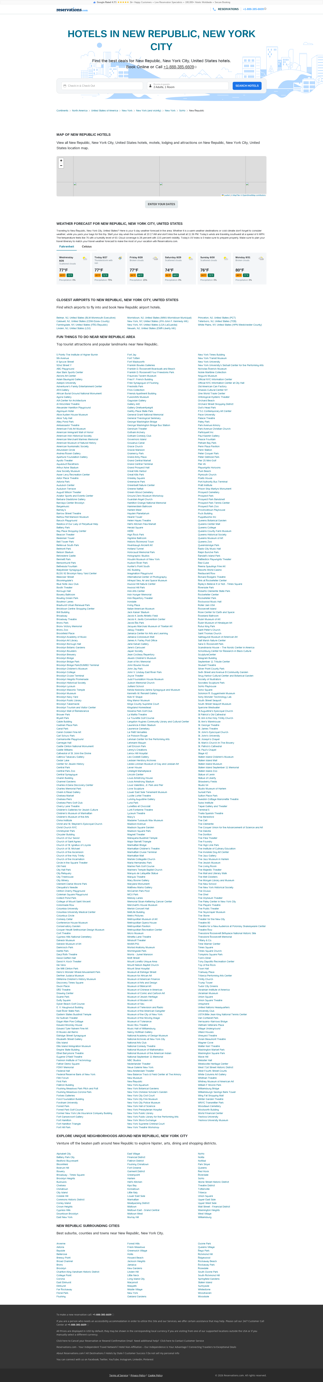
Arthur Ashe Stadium (67, 467)
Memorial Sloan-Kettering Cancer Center (149, 901)
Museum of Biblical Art (139, 986)
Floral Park (62, 1293)
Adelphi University (66, 383)
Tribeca (202, 1192)
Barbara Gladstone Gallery (71, 499)
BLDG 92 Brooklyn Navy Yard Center (77, 573)
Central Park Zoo (66, 771)
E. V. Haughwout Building (70, 1007)
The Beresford (206, 816)
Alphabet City (64, 1153)
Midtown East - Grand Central (143, 1210)
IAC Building (133, 570)
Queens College (207, 527)
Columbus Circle (65, 915)
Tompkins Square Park (210, 954)
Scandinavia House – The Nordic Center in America (226, 647)
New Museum (134, 1078)
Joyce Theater (135, 675)
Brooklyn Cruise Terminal (70, 675)
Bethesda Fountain (67, 566)
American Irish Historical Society (74, 435)
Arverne (61, 1243)
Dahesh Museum (66, 940)
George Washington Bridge (142, 421)
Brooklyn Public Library (69, 700)
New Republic (134, 1081)
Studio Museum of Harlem (212, 788)
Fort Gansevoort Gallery (70, 1116)
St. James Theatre (208, 728)
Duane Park (63, 996)
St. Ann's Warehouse (209, 721)
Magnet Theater (136, 834)
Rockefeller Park (207, 598)
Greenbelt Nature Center (141, 485)
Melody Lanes (135, 898)
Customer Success (135, 1353)
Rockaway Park (206, 1264)
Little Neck (133, 1275)
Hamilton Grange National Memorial (146, 502)
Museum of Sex (135, 1003)
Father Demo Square (68, 1063)
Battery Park (63, 527)
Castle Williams (65, 749)
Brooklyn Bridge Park (68, 661)
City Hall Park (64, 869)
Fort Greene (134, 1167)
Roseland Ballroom (208, 615)
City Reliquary (64, 873)
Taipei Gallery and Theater (212, 806)
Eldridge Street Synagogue (71, 1035)
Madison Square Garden (140, 827)
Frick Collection (136, 390)
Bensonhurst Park (66, 562)
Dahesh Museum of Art (69, 944)
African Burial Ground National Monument (79, 393)
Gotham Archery (136, 432)
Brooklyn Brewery (66, 654)
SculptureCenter (207, 654)
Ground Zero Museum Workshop (145, 495)
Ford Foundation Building (70, 1099)
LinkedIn (137, 1359)
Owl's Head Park (207, 407)
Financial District (136, 1157)
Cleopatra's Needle (67, 887)
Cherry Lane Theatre (68, 806)
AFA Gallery (63, 390)
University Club (206, 1011)
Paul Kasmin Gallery (209, 435)
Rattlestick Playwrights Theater (214, 559)
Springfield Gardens (209, 1279)
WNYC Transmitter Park (211, 1102)
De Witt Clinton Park (67, 968)
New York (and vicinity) (148, 110)
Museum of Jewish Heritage (142, 996)
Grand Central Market (139, 460)
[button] (61, 160)
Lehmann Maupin (136, 742)
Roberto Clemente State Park (214, 591)
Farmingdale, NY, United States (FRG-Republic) (82, 324)
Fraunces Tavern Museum (141, 375)
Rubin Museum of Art (209, 619)
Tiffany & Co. (205, 940)
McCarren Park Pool (138, 891)
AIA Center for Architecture (71, 400)
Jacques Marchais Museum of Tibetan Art (149, 626)
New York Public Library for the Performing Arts (152, 1116)
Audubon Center (66, 485)
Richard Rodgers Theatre (212, 577)
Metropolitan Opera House (142, 922)
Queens (202, 1167)
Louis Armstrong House (140, 778)
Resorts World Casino (210, 570)
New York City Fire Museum (142, 1099)
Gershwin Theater (137, 428)
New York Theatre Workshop (143, 1127)
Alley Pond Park (65, 421)
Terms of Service (118, 1375)
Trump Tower (205, 982)
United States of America (104, 110)
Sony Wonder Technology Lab (214, 697)
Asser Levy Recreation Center (73, 474)
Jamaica (131, 1264)
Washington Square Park (211, 1053)
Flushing (61, 1296)
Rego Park (203, 1250)
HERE (130, 531)
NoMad (202, 1160)
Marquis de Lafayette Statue (142, 873)
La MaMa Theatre (137, 714)
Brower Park (63, 714)
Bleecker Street (65, 577)
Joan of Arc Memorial (139, 661)
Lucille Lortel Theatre (139, 795)
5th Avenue (63, 358)
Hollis (130, 1254)
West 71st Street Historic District (215, 1067)
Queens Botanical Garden (212, 520)
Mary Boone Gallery (138, 880)
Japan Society (135, 651)
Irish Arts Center (136, 591)
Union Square (205, 996)
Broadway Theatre (67, 619)
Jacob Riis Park (135, 622)
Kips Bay (132, 1185)
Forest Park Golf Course (70, 1109)
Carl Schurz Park (66, 735)
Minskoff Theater (136, 940)
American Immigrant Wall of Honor (75, 432)
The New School (207, 884)
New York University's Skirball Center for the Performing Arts (231, 365)
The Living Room (207, 866)
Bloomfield (62, 1164)
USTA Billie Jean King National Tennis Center (222, 1014)
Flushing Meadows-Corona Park (74, 1092)
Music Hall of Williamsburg (141, 1028)
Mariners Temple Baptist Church (144, 869)
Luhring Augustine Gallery (141, 799)
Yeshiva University (208, 1116)
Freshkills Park (135, 386)
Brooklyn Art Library (67, 640)
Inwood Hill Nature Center (141, 584)
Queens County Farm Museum (214, 531)
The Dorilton (205, 834)
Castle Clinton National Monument (75, 746)
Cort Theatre (64, 933)
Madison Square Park (139, 831)
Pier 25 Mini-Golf (207, 460)
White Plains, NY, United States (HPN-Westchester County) (230, 324)
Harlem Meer (134, 510)
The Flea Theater (207, 838)
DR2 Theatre (63, 989)
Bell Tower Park (65, 541)
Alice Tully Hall (64, 418)
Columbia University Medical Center (76, 912)
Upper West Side (207, 1203)
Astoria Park (63, 481)
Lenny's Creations (137, 749)
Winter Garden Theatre (210, 1099)
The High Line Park (208, 845)
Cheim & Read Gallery (68, 792)
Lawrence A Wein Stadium (141, 725)
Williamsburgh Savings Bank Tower (217, 1092)
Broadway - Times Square (71, 1175)
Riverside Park (206, 587)
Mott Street (133, 958)
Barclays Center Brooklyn (70, 502)
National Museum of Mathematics (145, 1049)
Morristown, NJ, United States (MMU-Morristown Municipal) (159, 317)
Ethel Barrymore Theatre (70, 1053)
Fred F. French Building (140, 379)
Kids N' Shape (134, 697)
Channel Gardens (66, 781)
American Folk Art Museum (71, 428)
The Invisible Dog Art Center (213, 852)
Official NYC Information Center (215, 379)
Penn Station (205, 450)
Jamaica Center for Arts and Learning (147, 633)
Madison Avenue (136, 824)
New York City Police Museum (143, 1102)
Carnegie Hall (64, 742)
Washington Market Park (211, 1049)
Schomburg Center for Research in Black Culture (224, 651)
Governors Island (136, 439)
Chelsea (61, 1185)
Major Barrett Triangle (139, 841)
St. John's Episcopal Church (213, 732)
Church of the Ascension (70, 852)
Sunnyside (203, 1286)
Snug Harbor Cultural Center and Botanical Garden (225, 675)
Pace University (206, 414)
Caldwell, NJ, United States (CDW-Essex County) (83, 321)
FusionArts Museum (138, 397)
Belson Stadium (65, 552)
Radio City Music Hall (209, 548)
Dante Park (63, 951)
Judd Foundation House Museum (145, 679)
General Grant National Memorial (145, 414)
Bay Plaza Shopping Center (71, 531)
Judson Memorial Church (141, 682)
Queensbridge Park (208, 545)
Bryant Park (63, 718)
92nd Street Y (64, 365)
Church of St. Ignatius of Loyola (74, 845)
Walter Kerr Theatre (209, 1046)
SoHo (182, 110)
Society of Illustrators (209, 679)
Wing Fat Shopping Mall (211, 1095)
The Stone (204, 915)
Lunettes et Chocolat (138, 806)
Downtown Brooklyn (67, 1213)
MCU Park (132, 894)
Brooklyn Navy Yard (67, 697)
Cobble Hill (62, 1196)
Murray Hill (133, 1217)
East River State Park (68, 1011)
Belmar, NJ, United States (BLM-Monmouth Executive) (86, 317)
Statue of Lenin (206, 774)
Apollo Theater (65, 460)
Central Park (63, 767)
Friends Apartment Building (141, 393)
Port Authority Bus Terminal (212, 481)
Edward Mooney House (69, 1025)
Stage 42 (203, 753)
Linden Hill (133, 1271)
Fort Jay (131, 354)
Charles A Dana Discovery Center (75, 785)
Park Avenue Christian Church (214, 428)
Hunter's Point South (138, 566)
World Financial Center (210, 1113)
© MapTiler (235, 195)
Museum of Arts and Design (142, 982)
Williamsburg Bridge (208, 1088)
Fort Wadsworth (136, 361)
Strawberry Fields (207, 781)
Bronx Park (62, 622)
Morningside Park (136, 951)
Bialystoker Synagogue (69, 570)
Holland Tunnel (135, 548)
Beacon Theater (66, 534)
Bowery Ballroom (66, 594)
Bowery (61, 1171)
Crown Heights (65, 1206)
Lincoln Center (135, 774)
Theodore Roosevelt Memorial (215, 936)
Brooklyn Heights (66, 1178)
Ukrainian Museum (208, 993)
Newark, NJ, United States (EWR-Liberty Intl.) (151, 328)
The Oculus (204, 891)
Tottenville (204, 1189)
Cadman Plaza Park (67, 725)
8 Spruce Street (65, 361)
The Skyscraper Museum (211, 912)
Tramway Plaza (206, 972)
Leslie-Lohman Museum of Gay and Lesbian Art (153, 764)
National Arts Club (137, 1042)
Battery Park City (66, 1157)
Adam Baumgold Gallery (69, 379)
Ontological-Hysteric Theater (214, 397)
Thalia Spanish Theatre (210, 813)
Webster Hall (205, 1060)
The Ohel (203, 894)
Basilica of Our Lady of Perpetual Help (77, 524)
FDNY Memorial (65, 1067)
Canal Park (62, 728)
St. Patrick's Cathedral (210, 746)
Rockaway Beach (207, 1261)
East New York (65, 1217)
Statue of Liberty (207, 778)
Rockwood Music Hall (209, 601)
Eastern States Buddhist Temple (74, 1014)
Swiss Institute (205, 802)
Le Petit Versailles (137, 732)
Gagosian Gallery (136, 400)
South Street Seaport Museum (214, 704)
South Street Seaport (209, 700)
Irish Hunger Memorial (139, 594)
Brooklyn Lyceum (66, 686)
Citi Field (61, 866)
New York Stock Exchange (141, 1120)
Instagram (125, 1359)
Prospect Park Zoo (208, 506)
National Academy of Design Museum (147, 1035)
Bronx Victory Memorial (69, 626)
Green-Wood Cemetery (140, 492)
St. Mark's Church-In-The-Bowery (216, 742)
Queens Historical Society (212, 534)
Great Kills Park (135, 474)
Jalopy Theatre (135, 630)
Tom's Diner (204, 958)
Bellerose (62, 1254)
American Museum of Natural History (76, 443)
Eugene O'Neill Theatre (69, 1056)
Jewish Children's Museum (141, 658)
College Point (64, 1275)
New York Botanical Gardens (143, 1088)
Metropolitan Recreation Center (144, 929)
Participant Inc (205, 432)
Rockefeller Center (208, 594)
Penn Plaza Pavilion (209, 446)
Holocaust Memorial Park (141, 552)
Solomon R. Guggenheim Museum (216, 693)
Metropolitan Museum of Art (142, 919)
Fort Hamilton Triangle (69, 1123)
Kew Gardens (134, 1268)
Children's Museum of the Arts (73, 816)
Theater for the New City (211, 919)
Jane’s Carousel (136, 647)
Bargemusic (63, 506)
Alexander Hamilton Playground (74, 407)
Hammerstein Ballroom (139, 506)
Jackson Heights (136, 1261)
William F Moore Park (209, 1085)
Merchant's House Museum (142, 905)
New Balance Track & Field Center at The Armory (154, 1074)
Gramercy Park (135, 453)
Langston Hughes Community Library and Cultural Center (158, 721)
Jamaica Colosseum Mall (140, 637)
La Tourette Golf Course (140, 718)
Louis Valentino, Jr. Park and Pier (145, 785)
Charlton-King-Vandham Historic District (78, 1271)
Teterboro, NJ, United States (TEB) (217, 321)
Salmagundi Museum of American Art (218, 637)
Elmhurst (61, 1286)
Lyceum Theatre (136, 813)
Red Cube (203, 562)
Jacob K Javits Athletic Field (142, 615)
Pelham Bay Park (207, 443)
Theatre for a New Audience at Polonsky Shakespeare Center (232, 926)
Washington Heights (209, 1210)
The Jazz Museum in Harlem (213, 859)
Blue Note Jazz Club (68, 584)
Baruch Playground (67, 520)
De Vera (61, 965)
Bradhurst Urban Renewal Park (73, 605)
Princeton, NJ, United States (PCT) (217, 317)
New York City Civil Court (141, 1095)
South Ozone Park (208, 1271)
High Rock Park (135, 534)
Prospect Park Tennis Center (214, 502)
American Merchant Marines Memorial (77, 439)
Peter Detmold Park (208, 457)
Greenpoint (133, 1175)
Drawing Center (65, 993)
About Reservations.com (70, 1353)
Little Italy (132, 1192)
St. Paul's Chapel (207, 749)
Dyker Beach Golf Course (71, 1003)
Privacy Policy (138, 1375)
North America (79, 110)
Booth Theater (65, 587)
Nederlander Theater (139, 1063)
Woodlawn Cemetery (209, 1106)
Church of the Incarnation (70, 859)
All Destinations (95, 1353)
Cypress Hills (63, 1210)
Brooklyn (61, 1268)
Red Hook (203, 1171)
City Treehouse (65, 876)
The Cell (202, 820)
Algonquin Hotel (65, 411)
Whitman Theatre (207, 1078)
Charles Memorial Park (69, 788)
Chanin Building (65, 778)
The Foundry (205, 841)
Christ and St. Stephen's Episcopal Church (79, 824)
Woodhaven (204, 1293)
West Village (204, 1213)
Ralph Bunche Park (208, 552)
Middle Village (134, 1289)
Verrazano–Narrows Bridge (213, 1021)
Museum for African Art (139, 975)
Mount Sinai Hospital (138, 968)
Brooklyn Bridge (65, 658)
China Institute (64, 820)
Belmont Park (64, 548)
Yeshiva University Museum (213, 1120)
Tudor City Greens (208, 986)
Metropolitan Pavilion (138, 926)
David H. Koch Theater (69, 961)
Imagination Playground (140, 573)
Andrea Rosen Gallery (69, 453)
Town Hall (203, 968)
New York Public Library (140, 1113)
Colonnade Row (65, 905)
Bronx (60, 1264)
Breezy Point (63, 1257)
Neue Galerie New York (140, 1067)
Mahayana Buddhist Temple (142, 838)
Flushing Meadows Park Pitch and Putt (77, 1088)
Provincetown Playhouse (211, 510)
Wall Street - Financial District (214, 1206)
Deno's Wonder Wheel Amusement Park (78, 972)
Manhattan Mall (135, 855)
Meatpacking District (138, 1203)
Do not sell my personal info (163, 1353)
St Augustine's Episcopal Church (215, 711)
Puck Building (205, 513)
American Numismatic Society (73, 446)
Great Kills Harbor (137, 471)
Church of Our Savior (68, 838)
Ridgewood (204, 1257)
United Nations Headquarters (214, 1007)
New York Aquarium (138, 1085)
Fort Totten (133, 358)
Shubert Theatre (207, 665)
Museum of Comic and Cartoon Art (146, 993)
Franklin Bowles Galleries (141, 365)
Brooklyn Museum (66, 693)
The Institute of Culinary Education (217, 848)
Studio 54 (203, 785)
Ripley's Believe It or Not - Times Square (220, 584)
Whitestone (204, 1289)
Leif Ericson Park (136, 746)
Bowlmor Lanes (65, 601)
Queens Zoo (205, 541)
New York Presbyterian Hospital (144, 1109)
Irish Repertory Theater (140, 598)
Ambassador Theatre (68, 425)
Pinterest (148, 1359)
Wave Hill (203, 1056)
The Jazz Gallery (207, 855)
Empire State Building (68, 1049)
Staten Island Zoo (207, 771)
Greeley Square (136, 478)
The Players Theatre (209, 905)
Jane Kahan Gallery (138, 644)
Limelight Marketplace (139, 771)
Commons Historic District (70, 1199)
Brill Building (63, 612)
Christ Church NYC (67, 827)
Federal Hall (63, 1071)
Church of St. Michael (68, 848)
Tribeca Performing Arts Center (215, 975)
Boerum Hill (63, 1167)
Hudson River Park (137, 562)
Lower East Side (136, 1196)
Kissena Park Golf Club (139, 711)
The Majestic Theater (210, 869)
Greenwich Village (137, 1250)
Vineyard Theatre (207, 1035)
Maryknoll (132, 1282)
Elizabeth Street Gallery (69, 1039)
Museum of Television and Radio (145, 1007)
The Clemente (206, 824)
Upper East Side (207, 1199)
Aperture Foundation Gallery (72, 457)
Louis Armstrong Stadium (140, 781)
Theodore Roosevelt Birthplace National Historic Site (227, 933)
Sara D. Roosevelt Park (210, 644)
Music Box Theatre (137, 1025)
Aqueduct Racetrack (68, 464)
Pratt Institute (205, 485)
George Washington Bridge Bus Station (148, 425)
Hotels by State (114, 1353)
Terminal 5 (203, 809)
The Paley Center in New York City (217, 901)
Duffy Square (64, 1000)
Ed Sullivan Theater (67, 1018)
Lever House (134, 767)
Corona (61, 1279)
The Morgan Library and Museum (216, 880)
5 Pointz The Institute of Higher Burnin (77, 354)
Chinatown (62, 1189)
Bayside (61, 1250)
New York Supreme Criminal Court (146, 1123)
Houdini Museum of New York (143, 559)
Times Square (205, 947)
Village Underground (209, 1028)
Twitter (104, 1359)
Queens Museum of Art (210, 538)
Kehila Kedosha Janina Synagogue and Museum (153, 689)
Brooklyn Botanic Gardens (71, 647)
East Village (133, 1153)
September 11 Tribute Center (214, 661)
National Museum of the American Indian (149, 1053)
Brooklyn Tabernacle (68, 704)
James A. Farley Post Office (142, 640)
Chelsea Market (65, 795)
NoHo (201, 1153)
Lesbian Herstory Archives (141, 760)
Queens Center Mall (209, 524)
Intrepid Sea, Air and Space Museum (147, 580)
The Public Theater (208, 908)
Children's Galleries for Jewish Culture (77, 809)
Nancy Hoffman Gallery (139, 1032)
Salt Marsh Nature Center (212, 640)
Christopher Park (66, 831)
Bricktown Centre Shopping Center (76, 608)
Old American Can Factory (212, 386)
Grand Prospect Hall (138, 467)
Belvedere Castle (66, 555)
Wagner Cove (205, 1042)
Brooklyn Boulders (67, 651)
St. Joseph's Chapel (209, 739)
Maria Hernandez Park (139, 862)
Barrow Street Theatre (69, 513)
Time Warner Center (209, 944)
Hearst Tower (134, 517)
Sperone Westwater (209, 707)
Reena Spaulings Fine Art (211, 566)
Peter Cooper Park (208, 453)
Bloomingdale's (65, 580)
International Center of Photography (147, 577)
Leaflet (227, 195)
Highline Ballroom (136, 538)
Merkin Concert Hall (138, 908)
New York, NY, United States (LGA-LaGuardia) (152, 324)
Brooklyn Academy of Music (72, 637)
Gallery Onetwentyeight (140, 407)
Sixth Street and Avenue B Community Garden (223, 672)
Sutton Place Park (208, 795)
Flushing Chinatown (138, 1164)
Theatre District (206, 1185)
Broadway (62, 615)
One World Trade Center (211, 393)
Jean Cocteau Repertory (140, 654)
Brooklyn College (66, 672)
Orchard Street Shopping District (215, 404)
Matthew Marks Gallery (139, 887)
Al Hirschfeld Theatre (68, 404)
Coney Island (64, 1203)
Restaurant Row (206, 573)
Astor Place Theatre (68, 478)
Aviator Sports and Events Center (75, 495)
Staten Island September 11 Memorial (218, 767)
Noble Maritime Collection (212, 372)
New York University (209, 361)
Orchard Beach (206, 400)
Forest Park (63, 1106)
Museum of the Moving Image (143, 1018)
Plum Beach (204, 471)
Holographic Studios (138, 555)
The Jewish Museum (209, 862)
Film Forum (63, 1078)
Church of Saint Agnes (69, 841)
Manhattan (133, 1199)
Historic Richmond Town (140, 541)
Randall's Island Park (209, 555)
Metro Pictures (135, 915)
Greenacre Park (136, 481)
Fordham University (67, 1102)
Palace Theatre (206, 418)
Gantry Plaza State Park (140, 411)
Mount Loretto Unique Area (142, 961)
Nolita (201, 1157)
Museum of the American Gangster (146, 1011)
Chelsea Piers (64, 799)
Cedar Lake (63, 760)
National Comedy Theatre (141, 1046)
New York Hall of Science (141, 1106)
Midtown (131, 1206)
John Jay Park (135, 668)
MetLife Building (136, 912)
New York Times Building (211, 354)
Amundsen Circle (66, 450)
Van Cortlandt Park (208, 1018)
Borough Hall (64, 591)
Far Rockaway (64, 1289)
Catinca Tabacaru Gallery (70, 757)
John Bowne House (138, 665)
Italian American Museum (140, 608)
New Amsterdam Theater (140, 1071)
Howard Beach (135, 1257)
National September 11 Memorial (145, 1056)
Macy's (131, 816)
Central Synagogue (67, 774)
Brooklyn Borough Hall (69, 644)
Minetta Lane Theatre (139, 936)
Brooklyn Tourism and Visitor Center (76, 707)
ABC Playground (65, 368)
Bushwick (62, 1182)
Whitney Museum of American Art (216, 1081)
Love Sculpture (135, 788)
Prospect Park (205, 495)
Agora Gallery (64, 397)
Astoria (60, 1247)
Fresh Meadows (136, 1247)
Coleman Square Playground (72, 894)
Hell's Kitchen (134, 1182)
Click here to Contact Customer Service (182, 1340)
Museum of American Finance (143, 979)
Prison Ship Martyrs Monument (214, 488)
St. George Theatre (208, 725)
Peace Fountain (207, 439)
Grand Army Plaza (137, 457)
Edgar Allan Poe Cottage (70, 1021)
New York (127, 110)
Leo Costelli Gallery (138, 757)
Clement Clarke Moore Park (72, 884)
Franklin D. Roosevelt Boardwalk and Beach (151, 368)
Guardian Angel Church (140, 499)
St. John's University (209, 735)
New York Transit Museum (212, 358)
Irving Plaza (133, 605)
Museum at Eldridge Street (141, 972)
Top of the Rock (207, 965)
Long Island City (136, 1279)
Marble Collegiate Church (141, 859)
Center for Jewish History (70, 764)
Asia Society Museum (68, 471)
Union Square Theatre (210, 1000)
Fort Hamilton (64, 1120)
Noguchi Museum (207, 375)
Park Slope (204, 1164)
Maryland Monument (138, 884)
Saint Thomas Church (209, 633)
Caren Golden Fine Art (69, 732)
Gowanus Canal (136, 443)
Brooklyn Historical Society (71, 682)
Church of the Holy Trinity (70, 855)
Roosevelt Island (207, 608)
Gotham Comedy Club (139, 435)
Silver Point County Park (211, 668)
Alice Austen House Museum (72, 414)
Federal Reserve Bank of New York (76, 1074)
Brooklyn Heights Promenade (72, 679)
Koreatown (133, 1189)
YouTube (114, 1359)
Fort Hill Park (63, 1127)
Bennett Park (64, 559)
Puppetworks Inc (207, 517)
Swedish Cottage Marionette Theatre (218, 799)
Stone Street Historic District (213, 1182)
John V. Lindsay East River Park (144, 672)
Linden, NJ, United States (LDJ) (74, 328)
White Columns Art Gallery (212, 1074)
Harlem (131, 1178)
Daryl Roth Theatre (67, 954)
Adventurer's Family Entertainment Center (79, 386)
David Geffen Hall (66, 958)
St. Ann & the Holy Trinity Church (215, 718)
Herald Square (135, 527)
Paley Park (204, 421)
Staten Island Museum (210, 764)
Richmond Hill (205, 1254)
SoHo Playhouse (207, 686)
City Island (62, 1192)
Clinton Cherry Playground (71, 891)
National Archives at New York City (146, 1039)
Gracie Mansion (136, 450)
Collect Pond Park (66, 898)
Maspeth (132, 1286)
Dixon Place (63, 986)
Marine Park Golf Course (140, 866)
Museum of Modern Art (139, 1000)
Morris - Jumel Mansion (140, 954)
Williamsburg (204, 1217)
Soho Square (205, 689)
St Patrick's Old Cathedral (212, 714)
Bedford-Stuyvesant (67, 1160)
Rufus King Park (206, 626)
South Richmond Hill (209, 1275)
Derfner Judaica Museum (70, 975)
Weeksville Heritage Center (213, 1063)
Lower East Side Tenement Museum (147, 792)
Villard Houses (206, 1032)
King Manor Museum (138, 700)
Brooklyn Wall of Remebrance (73, 711)
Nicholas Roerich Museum (212, 368)
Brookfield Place (66, 633)
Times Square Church (210, 951)
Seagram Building (207, 658)
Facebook (93, 1359)
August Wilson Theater (69, 492)
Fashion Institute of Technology (74, 1060)
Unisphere (203, 1003)
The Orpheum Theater (210, 898)
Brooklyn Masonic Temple (71, 689)
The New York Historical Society (215, 887)
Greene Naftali (135, 488)
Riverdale (203, 1175)
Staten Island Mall (207, 760)
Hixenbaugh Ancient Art (140, 545)
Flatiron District (135, 1160)
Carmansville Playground (70, 739)
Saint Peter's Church (209, 630)
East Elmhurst (64, 1282)
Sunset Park (204, 792)
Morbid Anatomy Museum (141, 947)
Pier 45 (202, 464)
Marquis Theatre (136, 876)
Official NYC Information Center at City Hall (221, 383)
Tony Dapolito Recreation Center (216, 961)
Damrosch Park (65, 947)
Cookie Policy (155, 1375)
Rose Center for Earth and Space (216, 612)
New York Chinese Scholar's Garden (147, 1092)
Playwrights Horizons (209, 467)
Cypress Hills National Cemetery (74, 936)
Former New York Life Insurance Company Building (84, 1113)
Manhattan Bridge (137, 845)
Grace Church (135, 446)
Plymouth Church (207, 474)
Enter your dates (161, 204)
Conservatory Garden (68, 926)
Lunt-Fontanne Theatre (140, 809)
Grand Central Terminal (140, 464)
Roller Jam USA (206, 605)
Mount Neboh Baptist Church (143, 965)
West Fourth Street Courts (212, 1071)
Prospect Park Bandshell (211, 499)
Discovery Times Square (70, 982)
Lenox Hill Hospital (137, 753)
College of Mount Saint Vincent (74, 901)
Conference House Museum (72, 922)
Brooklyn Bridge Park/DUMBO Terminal (78, 665)
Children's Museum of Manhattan (74, 813)
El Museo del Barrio (67, 1032)
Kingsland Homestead (139, 707)
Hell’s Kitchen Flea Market (141, 524)
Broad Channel (65, 1261)
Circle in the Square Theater (72, 862)
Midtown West (135, 1213)
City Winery (63, 880)
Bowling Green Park (67, 598)
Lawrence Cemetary (138, 728)
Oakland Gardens (136, 1296)
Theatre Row (205, 929)
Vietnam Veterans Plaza (211, 1025)
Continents (62, 110)
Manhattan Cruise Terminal (142, 852)
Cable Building (64, 721)
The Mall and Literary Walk (212, 873)
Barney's (61, 510)
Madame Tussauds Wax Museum (145, 820)
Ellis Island (62, 1042)
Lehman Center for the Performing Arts (148, 739)
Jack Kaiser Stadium (138, 612)
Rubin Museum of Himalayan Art (215, 622)
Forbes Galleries (66, 1095)
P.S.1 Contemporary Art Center (214, 411)
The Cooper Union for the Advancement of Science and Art (230, 827)
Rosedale (203, 1268)
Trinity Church (205, 979)
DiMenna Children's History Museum (76, 979)
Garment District (136, 1171)
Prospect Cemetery (208, 492)
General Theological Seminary (144, 418)
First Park (62, 1081)
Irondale (131, 601)
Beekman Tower (66, 538)
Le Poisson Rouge (137, 735)
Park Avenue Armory (209, 425)
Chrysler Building (66, 834)
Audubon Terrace (66, 488)
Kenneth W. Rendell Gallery (142, 693)
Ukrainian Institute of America (214, 989)
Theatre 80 (204, 922)
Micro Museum (135, 933)
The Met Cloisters (208, 876)
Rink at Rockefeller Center (212, 580)
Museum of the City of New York (145, 1014)
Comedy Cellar (65, 919)
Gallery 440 (133, 404)
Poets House (205, 478)
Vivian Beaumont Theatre (212, 1039)
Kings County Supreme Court (143, 704)
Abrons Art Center (66, 375)
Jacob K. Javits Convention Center (146, 619)
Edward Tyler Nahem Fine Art (72, 1028)
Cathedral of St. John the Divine (74, 753)
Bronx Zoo (62, 630)
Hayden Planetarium (138, 513)
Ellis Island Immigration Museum (74, 1046)
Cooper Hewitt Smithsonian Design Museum (80, 929)
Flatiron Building (65, 1085)
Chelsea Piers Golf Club (70, 802)
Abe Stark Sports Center (70, 372)
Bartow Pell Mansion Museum (73, 517)
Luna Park (132, 802)
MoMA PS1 (133, 944)
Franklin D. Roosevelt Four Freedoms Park (150, 372)
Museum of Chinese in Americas (144, 989)
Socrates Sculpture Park (211, 682)
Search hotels (247, 85)
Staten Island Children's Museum (216, 757)
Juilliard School (135, 686)
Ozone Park (204, 1243)
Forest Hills (133, 1243)
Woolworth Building (208, 1109)
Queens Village (206, 1247)
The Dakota (204, 831)
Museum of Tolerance (139, 1021)
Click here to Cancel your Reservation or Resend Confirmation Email (95, 1340)
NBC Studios (134, 1060)
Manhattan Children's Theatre (143, 848)
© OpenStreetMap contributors (253, 195)
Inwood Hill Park (136, 587)
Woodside (203, 1296)
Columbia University (67, 908)
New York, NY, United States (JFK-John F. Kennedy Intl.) (157, 321)
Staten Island (205, 1282)
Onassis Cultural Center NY (213, 390)
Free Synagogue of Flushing (142, 383)
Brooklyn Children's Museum (72, 668)
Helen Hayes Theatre (139, 520)
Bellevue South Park (68, 545)
